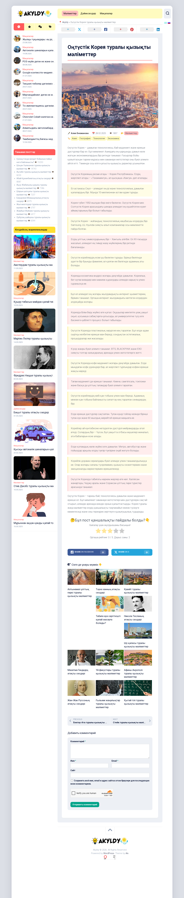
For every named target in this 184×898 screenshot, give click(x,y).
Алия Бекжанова (80, 133)
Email (115, 761)
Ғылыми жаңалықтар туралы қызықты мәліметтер (108, 704)
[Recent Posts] (19, 27)
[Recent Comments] (39, 27)
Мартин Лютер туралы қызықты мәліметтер (40, 338)
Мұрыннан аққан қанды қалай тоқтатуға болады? (43, 522)
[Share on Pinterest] (123, 29)
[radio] (98, 531)
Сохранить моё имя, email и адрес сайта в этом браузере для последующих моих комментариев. (109, 782)
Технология (99, 138)
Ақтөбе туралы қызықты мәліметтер (34, 172)
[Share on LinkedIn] (149, 29)
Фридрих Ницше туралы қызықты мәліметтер (41, 375)
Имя (73, 761)
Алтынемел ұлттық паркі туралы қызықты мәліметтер (80, 593)
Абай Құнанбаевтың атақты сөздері (34, 178)
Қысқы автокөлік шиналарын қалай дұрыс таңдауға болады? (51, 449)
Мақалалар (28, 36)
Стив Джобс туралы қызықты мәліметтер (39, 486)
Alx (127, 853)
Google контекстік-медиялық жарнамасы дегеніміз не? (54, 72)
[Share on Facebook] (97, 29)
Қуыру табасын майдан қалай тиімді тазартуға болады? (47, 301)
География (85, 138)
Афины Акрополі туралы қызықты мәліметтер (134, 673)
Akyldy (65, 22)
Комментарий (78, 741)
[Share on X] (70, 29)
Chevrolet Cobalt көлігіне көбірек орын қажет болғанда (53, 116)
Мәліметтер (19, 261)
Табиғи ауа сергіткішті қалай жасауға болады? (108, 619)
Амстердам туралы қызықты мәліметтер (38, 264)
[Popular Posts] (29, 27)
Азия (74, 138)
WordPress (108, 853)
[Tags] (50, 27)
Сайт (72, 770)
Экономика (113, 138)
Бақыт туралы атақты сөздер (31, 412)
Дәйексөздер (19, 409)
